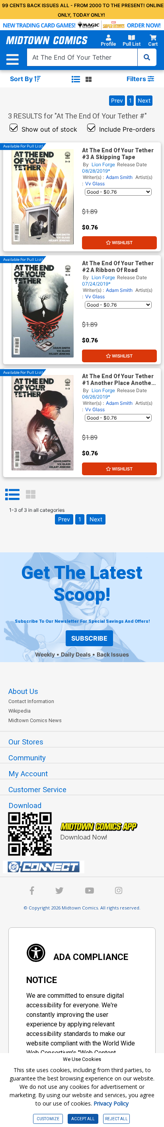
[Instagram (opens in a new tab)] (118, 892)
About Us (23, 691)
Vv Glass (95, 184)
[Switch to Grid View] (30, 494)
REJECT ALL (116, 1119)
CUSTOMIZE (48, 1119)
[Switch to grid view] (88, 79)
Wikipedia (19, 711)
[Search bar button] (146, 57)
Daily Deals (76, 654)
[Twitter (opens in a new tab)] (59, 892)
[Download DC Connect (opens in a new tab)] (85, 867)
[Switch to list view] (75, 79)
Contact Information (31, 701)
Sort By (22, 79)
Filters (137, 79)
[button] (108, 42)
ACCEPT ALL (83, 1119)
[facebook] (32, 892)
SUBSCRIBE (89, 638)
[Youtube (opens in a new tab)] (89, 892)
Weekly (45, 654)
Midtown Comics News (35, 720)
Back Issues (113, 654)
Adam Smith (119, 177)
